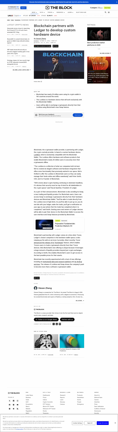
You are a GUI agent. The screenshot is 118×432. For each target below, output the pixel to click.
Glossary (62, 402)
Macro (27, 406)
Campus (62, 404)
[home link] (59, 8)
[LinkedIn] (13, 400)
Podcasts (80, 395)
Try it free (107, 7)
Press (95, 404)
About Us (97, 395)
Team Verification (99, 406)
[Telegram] (13, 404)
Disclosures (97, 411)
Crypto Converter (48, 402)
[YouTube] (17, 404)
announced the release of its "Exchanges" (48, 243)
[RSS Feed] (17, 408)
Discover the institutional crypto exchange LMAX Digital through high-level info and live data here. (59, 2)
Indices (45, 399)
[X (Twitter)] (9, 400)
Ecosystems (29, 404)
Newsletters (80, 397)
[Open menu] (108, 12)
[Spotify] (9, 408)
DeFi (27, 402)
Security (96, 413)
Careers (96, 399)
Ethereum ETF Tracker (49, 408)
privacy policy (19, 429)
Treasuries (46, 413)
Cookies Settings (77, 423)
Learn (61, 399)
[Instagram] (17, 400)
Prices (44, 397)
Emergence (80, 404)
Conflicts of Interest (99, 408)
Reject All (89, 423)
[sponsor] (99, 63)
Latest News (29, 395)
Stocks (45, 411)
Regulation (29, 411)
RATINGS (91, 25)
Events (79, 399)
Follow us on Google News (46, 319)
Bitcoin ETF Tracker (48, 406)
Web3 (27, 413)
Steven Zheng (41, 39)
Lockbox (37, 155)
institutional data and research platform (57, 262)
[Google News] (13, 408)
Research (62, 395)
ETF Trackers (46, 404)
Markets (28, 408)
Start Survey (78, 115)
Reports (62, 397)
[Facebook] (9, 404)
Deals (27, 399)
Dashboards (46, 395)
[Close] (115, 423)
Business (28, 397)
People (79, 402)
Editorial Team (98, 397)
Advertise (97, 402)
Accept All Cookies (103, 423)
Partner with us (67, 319)
